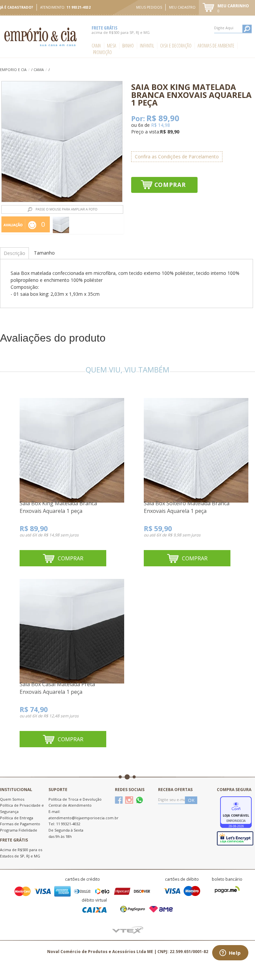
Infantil (147, 45)
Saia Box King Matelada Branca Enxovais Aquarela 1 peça (58, 507)
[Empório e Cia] (41, 36)
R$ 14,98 (160, 125)
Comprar (170, 185)
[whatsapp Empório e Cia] (139, 800)
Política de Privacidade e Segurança (22, 808)
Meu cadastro (182, 7)
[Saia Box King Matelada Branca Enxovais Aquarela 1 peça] (72, 446)
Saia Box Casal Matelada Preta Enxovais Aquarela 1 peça (57, 688)
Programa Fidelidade (18, 830)
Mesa (111, 45)
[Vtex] (127, 929)
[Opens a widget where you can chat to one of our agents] (230, 953)
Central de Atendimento (70, 805)
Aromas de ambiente (216, 45)
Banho (128, 45)
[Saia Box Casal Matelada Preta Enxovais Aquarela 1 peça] (72, 627)
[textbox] (233, 28)
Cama (96, 45)
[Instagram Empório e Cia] (129, 800)
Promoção (102, 52)
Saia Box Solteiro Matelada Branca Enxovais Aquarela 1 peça (186, 507)
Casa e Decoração (176, 45)
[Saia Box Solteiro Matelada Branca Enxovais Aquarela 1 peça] (196, 446)
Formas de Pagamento (20, 823)
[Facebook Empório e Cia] (119, 800)
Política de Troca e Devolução (75, 799)
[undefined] (62, 141)
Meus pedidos (149, 7)
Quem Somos (12, 799)
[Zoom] (61, 225)
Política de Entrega (16, 817)
